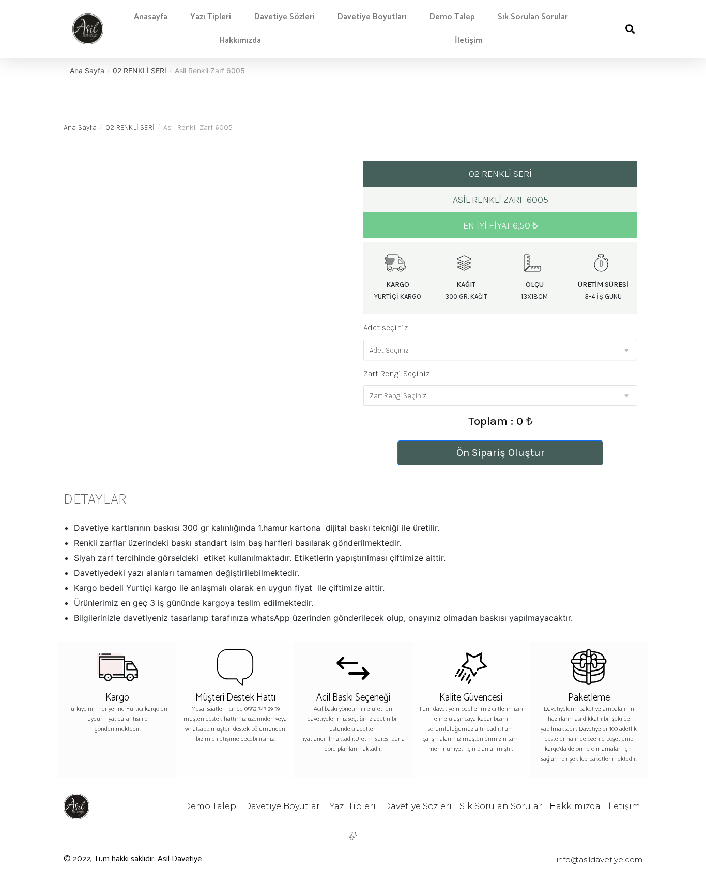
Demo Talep (452, 17)
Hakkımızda (240, 41)
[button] (629, 29)
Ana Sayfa (87, 70)
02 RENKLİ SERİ (139, 70)
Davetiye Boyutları (372, 17)
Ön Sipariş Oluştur (500, 453)
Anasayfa (150, 17)
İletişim (469, 41)
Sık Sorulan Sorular (533, 17)
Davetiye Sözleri (284, 17)
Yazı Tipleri (210, 17)
